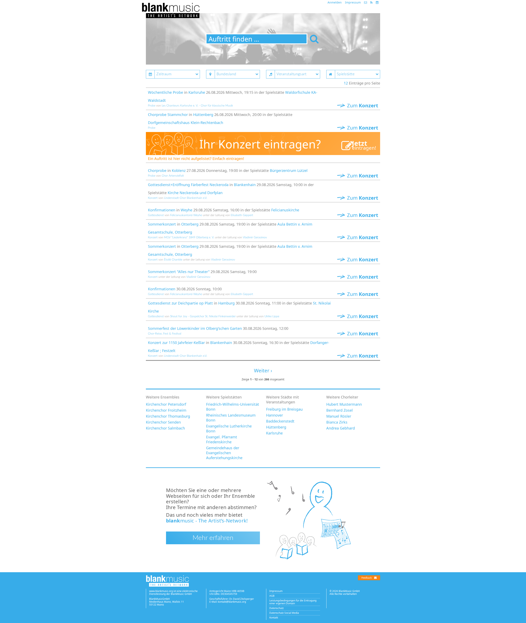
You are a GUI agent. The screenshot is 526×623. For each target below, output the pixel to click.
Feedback (366, 578)
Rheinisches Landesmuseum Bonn (231, 418)
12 (346, 83)
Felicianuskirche (285, 209)
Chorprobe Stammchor (168, 114)
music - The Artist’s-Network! (207, 520)
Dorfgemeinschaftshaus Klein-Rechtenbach (185, 122)
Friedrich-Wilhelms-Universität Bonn (232, 407)
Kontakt (273, 617)
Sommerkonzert (162, 224)
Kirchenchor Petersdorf (166, 404)
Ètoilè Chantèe (173, 259)
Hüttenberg (203, 114)
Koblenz (179, 170)
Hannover (274, 415)
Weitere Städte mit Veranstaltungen (282, 399)
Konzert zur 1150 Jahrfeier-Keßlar (176, 342)
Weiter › (263, 370)
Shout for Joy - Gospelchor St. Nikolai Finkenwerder (203, 316)
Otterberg (189, 224)
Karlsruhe (196, 92)
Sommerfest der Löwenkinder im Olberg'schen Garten (195, 328)
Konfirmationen (161, 209)
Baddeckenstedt (280, 421)
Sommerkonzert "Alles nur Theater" (179, 271)
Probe (151, 105)
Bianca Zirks (336, 422)
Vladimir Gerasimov (255, 237)
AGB (272, 596)
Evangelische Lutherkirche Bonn (229, 428)
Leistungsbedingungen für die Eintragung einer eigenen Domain (292, 602)
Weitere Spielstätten (224, 397)
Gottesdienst (156, 215)
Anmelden (335, 2)
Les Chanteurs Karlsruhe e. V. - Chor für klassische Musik (197, 105)
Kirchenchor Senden (163, 422)
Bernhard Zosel (339, 410)
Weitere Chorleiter (342, 397)
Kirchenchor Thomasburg (168, 416)
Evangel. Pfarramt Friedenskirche (221, 439)
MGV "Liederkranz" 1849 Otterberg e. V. (189, 237)
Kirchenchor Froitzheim (166, 410)
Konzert (153, 198)
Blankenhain (245, 184)
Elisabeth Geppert (242, 215)
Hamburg (226, 303)
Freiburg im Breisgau (284, 409)
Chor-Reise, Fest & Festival (164, 333)
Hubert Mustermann (344, 404)
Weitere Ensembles (162, 397)
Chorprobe (157, 170)
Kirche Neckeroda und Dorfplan (195, 192)
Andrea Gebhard (340, 428)
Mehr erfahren (213, 538)
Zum (362, 105)
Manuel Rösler (338, 416)
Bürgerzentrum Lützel (289, 170)
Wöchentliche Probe (165, 92)
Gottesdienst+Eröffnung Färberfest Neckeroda (188, 184)
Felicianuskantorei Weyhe (186, 215)
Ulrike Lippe (271, 316)
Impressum (353, 2)
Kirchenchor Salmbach (165, 428)
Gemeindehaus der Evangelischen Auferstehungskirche (224, 452)
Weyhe (186, 209)
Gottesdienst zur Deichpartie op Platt (180, 303)
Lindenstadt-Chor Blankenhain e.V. (185, 198)
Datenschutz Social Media (284, 613)
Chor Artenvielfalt (173, 175)
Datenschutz (276, 608)
